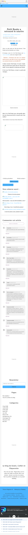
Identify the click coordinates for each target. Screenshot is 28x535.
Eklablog (23, 489)
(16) (5, 413)
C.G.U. (11, 496)
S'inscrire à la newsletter (8, 184)
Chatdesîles (15, 476)
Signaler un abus (6, 496)
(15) (5, 414)
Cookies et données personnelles (13, 498)
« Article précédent (8, 178)
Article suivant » (21, 178)
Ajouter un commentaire (13, 223)
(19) (5, 411)
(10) (5, 421)
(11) (7, 416)
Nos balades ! (6, 396)
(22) (5, 409)
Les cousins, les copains (8, 36)
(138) (5, 406)
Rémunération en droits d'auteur (18, 496)
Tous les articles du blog (9, 397)
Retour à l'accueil (14, 181)
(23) (5, 408)
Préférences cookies (23, 498)
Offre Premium (3, 498)
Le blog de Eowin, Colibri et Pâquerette (11, 34)
